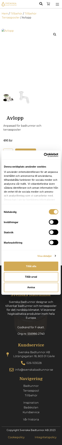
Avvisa (31, 287)
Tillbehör (16, 13)
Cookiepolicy (16, 437)
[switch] (53, 222)
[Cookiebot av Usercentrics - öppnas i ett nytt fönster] (44, 155)
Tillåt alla (31, 266)
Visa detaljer (44, 255)
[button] (57, 4)
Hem (5, 13)
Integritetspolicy (46, 437)
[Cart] (48, 3)
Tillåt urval (31, 276)
